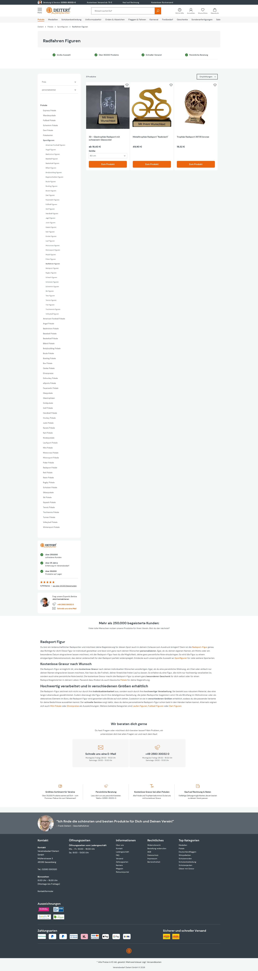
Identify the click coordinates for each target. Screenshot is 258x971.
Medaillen (183, 845)
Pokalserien (48, 135)
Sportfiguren (48, 140)
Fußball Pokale (49, 120)
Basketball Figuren (52, 163)
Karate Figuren (51, 227)
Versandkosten (154, 962)
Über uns (120, 845)
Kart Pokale (48, 433)
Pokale (43, 105)
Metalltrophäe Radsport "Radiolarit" (150, 136)
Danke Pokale (49, 368)
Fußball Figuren (51, 204)
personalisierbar (49, 90)
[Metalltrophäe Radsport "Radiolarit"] (151, 107)
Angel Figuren (51, 150)
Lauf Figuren (50, 241)
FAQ (117, 855)
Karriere (119, 865)
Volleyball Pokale (50, 522)
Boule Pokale (48, 353)
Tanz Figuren (50, 296)
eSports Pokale (49, 383)
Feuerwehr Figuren (52, 200)
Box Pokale (47, 363)
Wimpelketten (185, 855)
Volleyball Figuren (52, 314)
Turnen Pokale (49, 517)
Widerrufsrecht (154, 845)
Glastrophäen (49, 398)
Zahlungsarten (122, 862)
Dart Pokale (48, 130)
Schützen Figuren (52, 282)
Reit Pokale (47, 472)
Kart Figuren (50, 232)
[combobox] (123, 10)
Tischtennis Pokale (51, 512)
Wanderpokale (49, 115)
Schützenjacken (185, 865)
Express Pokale (49, 110)
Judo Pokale (48, 423)
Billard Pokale (48, 343)
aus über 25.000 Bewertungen (65, 586)
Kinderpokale (48, 438)
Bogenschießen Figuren (54, 177)
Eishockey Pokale (50, 378)
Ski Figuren (50, 291)
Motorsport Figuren (53, 250)
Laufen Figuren (140, 706)
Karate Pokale (49, 428)
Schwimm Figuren (52, 286)
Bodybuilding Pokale (51, 348)
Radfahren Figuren (53, 264)
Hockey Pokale (49, 418)
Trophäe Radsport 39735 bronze (193, 136)
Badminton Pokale (51, 328)
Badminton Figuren (53, 154)
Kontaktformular (45, 891)
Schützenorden (185, 858)
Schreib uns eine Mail (66, 608)
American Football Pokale (54, 318)
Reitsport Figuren (52, 268)
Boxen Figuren (51, 191)
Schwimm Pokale (50, 125)
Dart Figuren (50, 195)
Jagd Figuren (50, 218)
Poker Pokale (48, 462)
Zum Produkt (108, 164)
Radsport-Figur (199, 647)
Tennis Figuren (51, 300)
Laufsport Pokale (50, 443)
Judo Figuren (50, 223)
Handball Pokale (50, 413)
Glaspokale (48, 393)
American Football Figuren (55, 145)
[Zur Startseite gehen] (61, 10)
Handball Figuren (52, 213)
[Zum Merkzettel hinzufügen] (127, 85)
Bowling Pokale (49, 358)
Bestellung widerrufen (156, 848)
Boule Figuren (51, 182)
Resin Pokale (48, 477)
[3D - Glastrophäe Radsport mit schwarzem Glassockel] (108, 107)
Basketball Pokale (50, 338)
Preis (44, 82)
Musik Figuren (51, 255)
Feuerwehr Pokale (50, 388)
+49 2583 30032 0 (65, 604)
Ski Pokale (47, 497)
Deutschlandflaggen (187, 852)
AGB (149, 852)
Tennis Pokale (49, 507)
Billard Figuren (51, 168)
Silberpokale (48, 492)
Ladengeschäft (122, 852)
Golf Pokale (48, 408)
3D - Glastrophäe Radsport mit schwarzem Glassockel (104, 138)
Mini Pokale (48, 448)
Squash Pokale (49, 502)
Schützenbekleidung (187, 862)
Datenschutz (152, 855)
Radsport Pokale (50, 467)
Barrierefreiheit (153, 862)
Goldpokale (48, 403)
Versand (119, 858)
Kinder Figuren (51, 236)
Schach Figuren (51, 277)
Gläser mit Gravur (186, 868)
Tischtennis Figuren (53, 309)
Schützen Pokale (50, 487)
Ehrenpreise (48, 373)
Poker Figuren (51, 259)
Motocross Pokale (50, 452)
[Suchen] (158, 10)
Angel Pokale (48, 323)
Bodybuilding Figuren (54, 172)
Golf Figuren (50, 209)
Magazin (119, 868)
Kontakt (119, 848)
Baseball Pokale (49, 333)
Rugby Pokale (49, 482)
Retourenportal (122, 872)
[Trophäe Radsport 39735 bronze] (196, 107)
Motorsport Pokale (51, 457)
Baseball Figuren (52, 159)
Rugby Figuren (51, 273)
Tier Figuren (50, 305)
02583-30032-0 (68, 2)
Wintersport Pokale (51, 527)
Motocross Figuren (53, 245)
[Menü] (41, 10)
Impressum (152, 858)
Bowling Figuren (51, 186)
